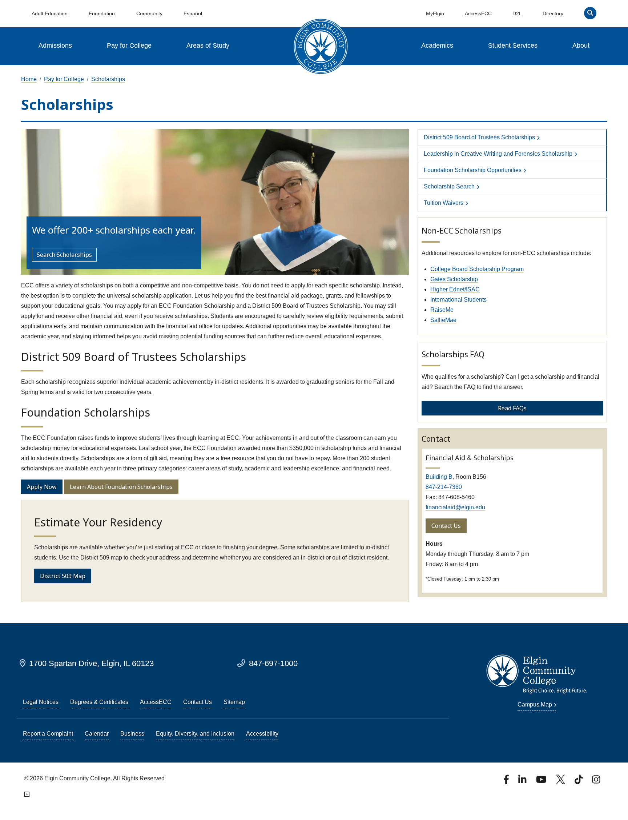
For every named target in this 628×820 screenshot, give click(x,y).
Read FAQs (512, 408)
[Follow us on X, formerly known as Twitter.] (561, 782)
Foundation (102, 13)
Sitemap (234, 702)
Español (193, 13)
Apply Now (42, 487)
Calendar (97, 734)
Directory (553, 13)
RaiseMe (442, 310)
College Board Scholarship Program (477, 269)
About (580, 45)
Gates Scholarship (454, 279)
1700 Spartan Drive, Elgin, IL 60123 (91, 663)
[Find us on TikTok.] (579, 782)
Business (132, 734)
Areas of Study (207, 45)
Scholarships (108, 79)
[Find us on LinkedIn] (523, 782)
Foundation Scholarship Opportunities (473, 170)
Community (149, 13)
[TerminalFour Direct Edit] (26, 794)
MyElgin (435, 13)
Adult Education (50, 13)
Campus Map (535, 704)
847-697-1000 (273, 663)
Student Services (513, 45)
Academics (437, 45)
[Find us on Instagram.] (596, 782)
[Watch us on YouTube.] (542, 782)
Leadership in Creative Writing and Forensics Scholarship (498, 154)
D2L (517, 13)
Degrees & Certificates (99, 702)
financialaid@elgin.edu (455, 507)
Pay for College (129, 45)
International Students (458, 299)
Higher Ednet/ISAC (455, 289)
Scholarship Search (449, 186)
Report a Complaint (48, 734)
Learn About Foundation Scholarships (121, 487)
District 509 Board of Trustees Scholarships (479, 137)
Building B (439, 477)
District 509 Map (62, 576)
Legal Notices (41, 702)
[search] (590, 14)
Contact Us (446, 526)
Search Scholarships (64, 255)
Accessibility (262, 734)
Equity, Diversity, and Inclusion (195, 734)
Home (29, 79)
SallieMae (443, 320)
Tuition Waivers (443, 203)
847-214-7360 (444, 487)
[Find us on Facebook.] (507, 782)
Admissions (55, 45)
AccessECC (478, 13)
